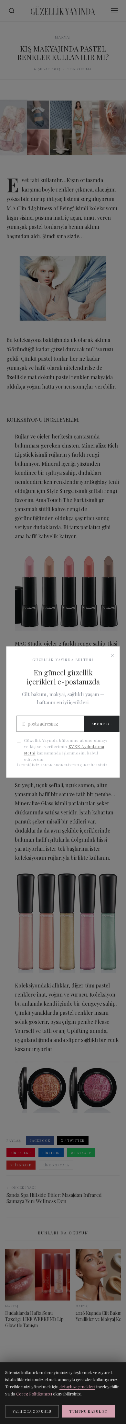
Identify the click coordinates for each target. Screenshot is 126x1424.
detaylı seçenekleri (77, 1386)
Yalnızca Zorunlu (32, 1411)
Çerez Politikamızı (34, 1393)
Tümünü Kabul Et (88, 1411)
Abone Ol (102, 724)
